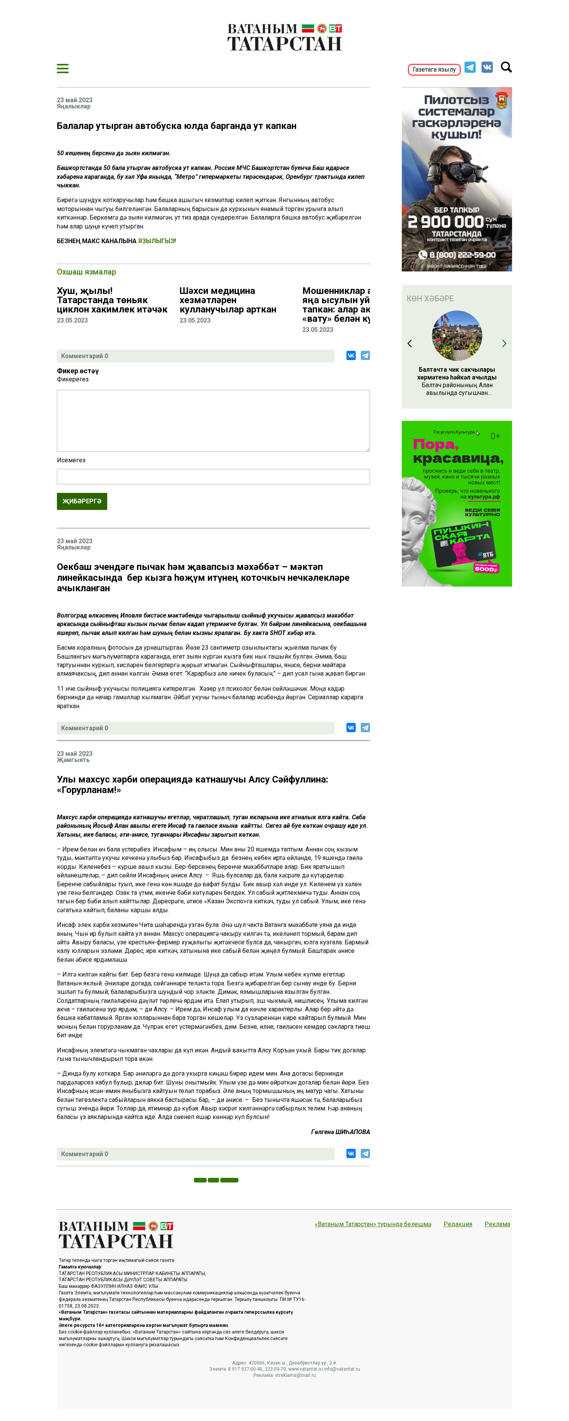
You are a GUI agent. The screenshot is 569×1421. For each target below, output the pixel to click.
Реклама (497, 1224)
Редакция (458, 1224)
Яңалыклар (74, 106)
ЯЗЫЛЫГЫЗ (156, 241)
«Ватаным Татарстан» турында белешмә (373, 1224)
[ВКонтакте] (351, 355)
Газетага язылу (434, 69)
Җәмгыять (73, 760)
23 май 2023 (75, 100)
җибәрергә (82, 501)
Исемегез (71, 460)
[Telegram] (365, 355)
